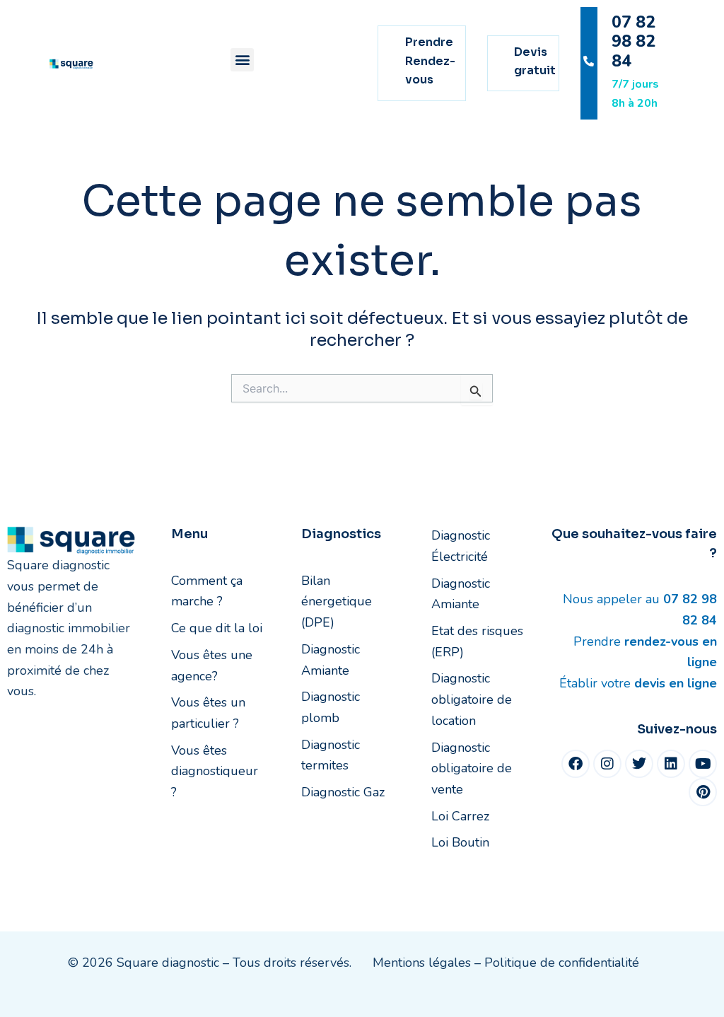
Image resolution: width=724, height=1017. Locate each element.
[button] (242, 59)
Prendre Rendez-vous (430, 61)
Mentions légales (422, 962)
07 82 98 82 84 (633, 41)
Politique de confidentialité (561, 962)
